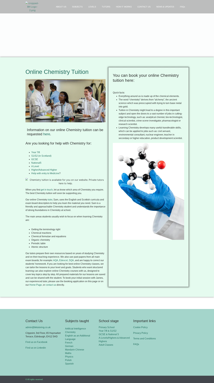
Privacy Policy (140, 333)
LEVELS (92, 7)
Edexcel (63, 260)
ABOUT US (61, 7)
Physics (69, 356)
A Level (35, 166)
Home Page (35, 285)
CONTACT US (144, 7)
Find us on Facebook (36, 342)
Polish (68, 360)
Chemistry (70, 332)
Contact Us (34, 321)
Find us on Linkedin (35, 348)
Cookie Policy (140, 327)
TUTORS (106, 7)
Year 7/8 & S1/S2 (107, 331)
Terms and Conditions (144, 338)
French (68, 342)
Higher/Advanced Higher (44, 170)
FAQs (182, 7)
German (69, 346)
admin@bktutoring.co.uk (38, 327)
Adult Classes (106, 345)
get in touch (47, 189)
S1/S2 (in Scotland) (41, 156)
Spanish (69, 363)
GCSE (35, 159)
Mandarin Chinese (74, 349)
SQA (71, 260)
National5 (36, 163)
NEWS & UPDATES (165, 7)
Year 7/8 (35, 152)
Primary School (107, 327)
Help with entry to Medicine (45, 173)
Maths (68, 353)
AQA (55, 260)
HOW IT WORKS (124, 7)
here (46, 134)
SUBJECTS (77, 7)
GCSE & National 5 (109, 334)
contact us (51, 285)
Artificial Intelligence (75, 328)
